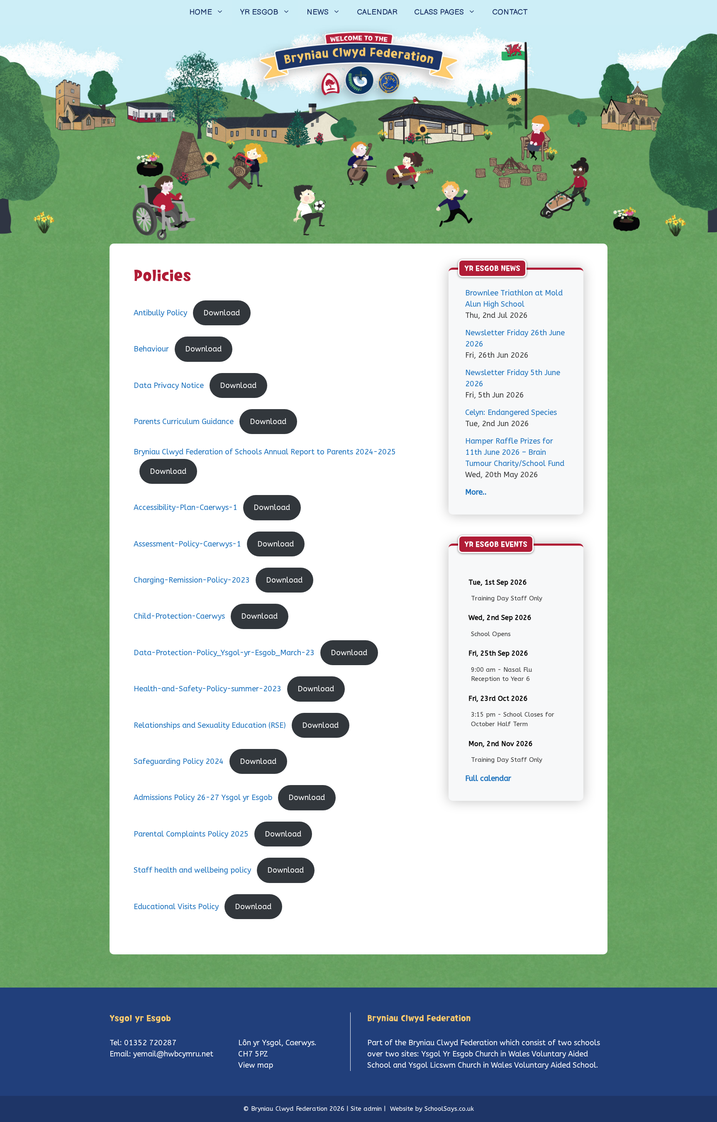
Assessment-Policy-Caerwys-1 (187, 544)
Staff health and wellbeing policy (192, 870)
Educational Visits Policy (176, 906)
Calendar (377, 12)
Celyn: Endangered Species (511, 412)
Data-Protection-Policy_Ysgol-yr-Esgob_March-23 (224, 652)
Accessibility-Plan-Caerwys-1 (185, 507)
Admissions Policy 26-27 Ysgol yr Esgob (203, 797)
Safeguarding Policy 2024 (179, 761)
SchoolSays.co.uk (449, 1108)
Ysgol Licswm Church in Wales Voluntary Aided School (502, 1065)
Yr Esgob (259, 12)
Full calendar (488, 778)
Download (221, 312)
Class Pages (439, 12)
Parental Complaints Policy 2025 (191, 834)
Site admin (366, 1108)
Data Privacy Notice (169, 385)
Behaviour (151, 349)
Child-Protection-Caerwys (179, 616)
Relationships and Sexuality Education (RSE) (210, 725)
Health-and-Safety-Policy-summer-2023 (207, 688)
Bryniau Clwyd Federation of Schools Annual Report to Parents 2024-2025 (265, 451)
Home (200, 12)
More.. (476, 492)
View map (255, 1065)
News (318, 12)
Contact (510, 12)
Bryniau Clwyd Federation (453, 1042)
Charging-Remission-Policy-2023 (192, 580)
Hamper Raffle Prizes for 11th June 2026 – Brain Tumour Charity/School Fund (514, 452)
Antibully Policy (160, 312)
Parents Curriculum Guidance (184, 421)
